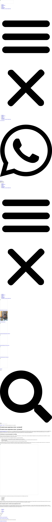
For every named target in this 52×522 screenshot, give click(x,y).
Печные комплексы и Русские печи (4, 345)
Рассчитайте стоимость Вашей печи (6, 8)
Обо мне (3, 116)
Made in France (3, 5)
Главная (3, 4)
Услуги (2, 6)
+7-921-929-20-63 (2, 120)
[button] (26, 62)
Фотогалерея (3, 7)
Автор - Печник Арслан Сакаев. (4, 518)
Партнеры (3, 509)
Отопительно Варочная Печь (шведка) (5, 333)
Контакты (3, 118)
